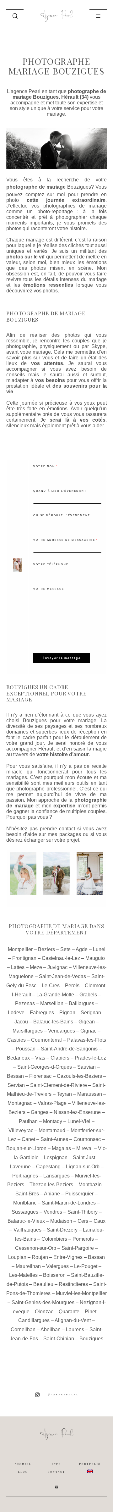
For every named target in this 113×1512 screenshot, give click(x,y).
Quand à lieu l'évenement (60, 491)
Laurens (75, 1329)
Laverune (20, 1166)
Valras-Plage (52, 1103)
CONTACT (56, 1471)
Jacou (21, 1021)
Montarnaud (52, 1130)
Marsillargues (28, 1030)
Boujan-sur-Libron (26, 1148)
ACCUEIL (23, 1464)
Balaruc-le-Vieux (26, 1221)
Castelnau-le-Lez (61, 958)
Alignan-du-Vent (73, 1320)
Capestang (48, 1166)
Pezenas (25, 1003)
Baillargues (81, 1003)
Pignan (67, 1012)
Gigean (86, 1021)
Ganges (39, 1112)
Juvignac (57, 967)
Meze (36, 967)
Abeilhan (50, 1329)
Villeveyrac (20, 1130)
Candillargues (34, 1320)
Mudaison (61, 1221)
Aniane (52, 1193)
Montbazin (90, 1184)
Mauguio (95, 958)
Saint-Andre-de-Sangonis (69, 1048)
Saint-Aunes (54, 1139)
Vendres (53, 1212)
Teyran (64, 1094)
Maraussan (89, 1094)
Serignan (91, 1012)
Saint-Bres (27, 1193)
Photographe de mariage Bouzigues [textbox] (45, 316)
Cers (83, 1221)
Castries (16, 1040)
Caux (99, 1221)
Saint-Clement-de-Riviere (58, 1085)
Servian (16, 1085)
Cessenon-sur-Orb (35, 1248)
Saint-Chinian (58, 1338)
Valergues (57, 1266)
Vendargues (61, 1030)
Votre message (48, 589)
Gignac (88, 1030)
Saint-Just (84, 1157)
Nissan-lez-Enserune (77, 1112)
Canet (28, 1139)
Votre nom (44, 466)
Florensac (40, 1076)
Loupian (17, 1257)
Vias (40, 1058)
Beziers (46, 949)
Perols (72, 985)
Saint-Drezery (62, 1229)
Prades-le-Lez (90, 1058)
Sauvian (86, 1067)
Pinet (90, 1311)
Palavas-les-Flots (86, 1040)
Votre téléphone (50, 564)
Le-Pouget (85, 1266)
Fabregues (42, 1012)
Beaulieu (43, 1284)
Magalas (61, 1148)
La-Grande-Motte (55, 994)
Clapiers (60, 1058)
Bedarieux (18, 1058)
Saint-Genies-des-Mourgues (43, 1302)
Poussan (25, 1048)
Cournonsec (87, 1139)
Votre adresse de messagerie (64, 540)
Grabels (88, 994)
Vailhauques (27, 1229)
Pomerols (83, 1239)
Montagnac (20, 1103)
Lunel (99, 949)
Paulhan (28, 1121)
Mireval (84, 1148)
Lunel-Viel (78, 1121)
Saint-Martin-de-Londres (69, 1202)
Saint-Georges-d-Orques (44, 1067)
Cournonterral (46, 1040)
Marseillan (51, 1003)
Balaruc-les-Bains (53, 1021)
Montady (52, 1121)
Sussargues (25, 1212)
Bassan (96, 1257)
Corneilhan (23, 1329)
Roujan (40, 1257)
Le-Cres (51, 985)
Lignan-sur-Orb (83, 1166)
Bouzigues (79, 187)
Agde (82, 949)
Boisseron (54, 1275)
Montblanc (24, 1202)
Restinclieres (73, 1284)
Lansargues (56, 1175)
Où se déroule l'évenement (61, 515)
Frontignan (24, 958)
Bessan (15, 1076)
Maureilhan (28, 1266)
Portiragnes (25, 1175)
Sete (65, 949)
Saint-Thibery (82, 1212)
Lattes (17, 967)
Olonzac (44, 1311)
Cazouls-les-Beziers (79, 1076)
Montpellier (20, 949)
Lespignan (55, 1157)
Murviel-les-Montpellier (81, 1293)
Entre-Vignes (68, 1257)
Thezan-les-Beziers (51, 1184)
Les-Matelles (23, 1275)
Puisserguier (79, 1193)
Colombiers (54, 1239)
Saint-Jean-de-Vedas (62, 976)
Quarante (69, 1311)
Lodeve (16, 1012)
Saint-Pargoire (78, 1248)
